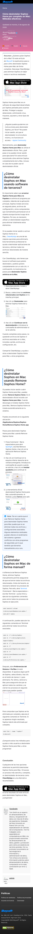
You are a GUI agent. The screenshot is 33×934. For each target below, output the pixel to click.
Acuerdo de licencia (7, 900)
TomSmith (12, 33)
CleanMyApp (11, 236)
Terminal (23, 588)
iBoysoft (9, 61)
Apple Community (19, 140)
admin (11, 878)
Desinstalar (20, 900)
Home (5, 8)
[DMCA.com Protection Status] (8, 926)
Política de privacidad (24, 897)
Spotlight (9, 447)
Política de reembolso (8, 897)
